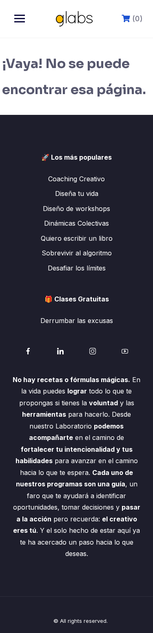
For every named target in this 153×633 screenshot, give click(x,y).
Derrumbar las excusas (76, 320)
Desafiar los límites (77, 268)
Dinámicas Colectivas (76, 223)
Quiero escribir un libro (77, 238)
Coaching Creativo (76, 179)
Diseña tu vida (76, 193)
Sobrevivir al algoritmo (77, 253)
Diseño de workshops (76, 208)
